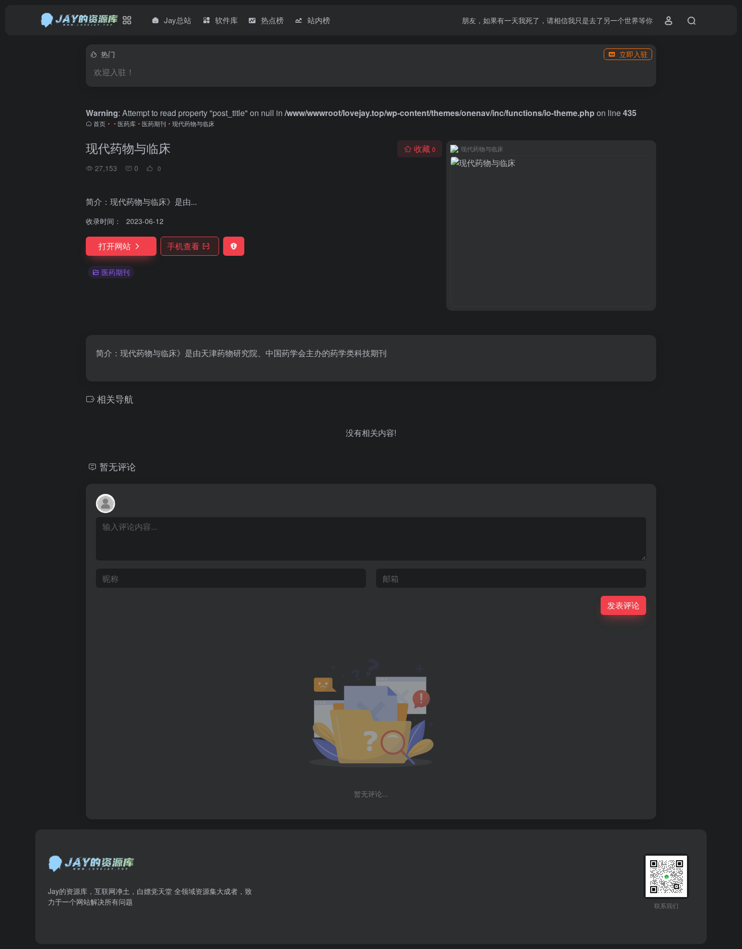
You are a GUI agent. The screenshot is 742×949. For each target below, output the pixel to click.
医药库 (127, 123)
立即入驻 (633, 54)
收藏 (425, 148)
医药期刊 (154, 123)
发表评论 (623, 605)
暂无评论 (117, 466)
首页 (99, 123)
